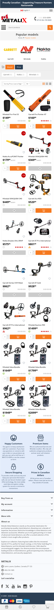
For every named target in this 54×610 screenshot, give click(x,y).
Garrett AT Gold (34, 283)
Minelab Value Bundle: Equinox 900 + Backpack (12, 367)
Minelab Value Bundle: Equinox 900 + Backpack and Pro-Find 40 (39, 367)
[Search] (50, 27)
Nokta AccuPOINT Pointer (13, 156)
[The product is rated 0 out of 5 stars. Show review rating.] (22, 121)
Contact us (8, 574)
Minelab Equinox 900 (36, 325)
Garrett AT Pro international (39, 241)
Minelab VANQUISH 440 (38, 156)
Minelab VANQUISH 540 (12, 199)
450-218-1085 (9, 570)
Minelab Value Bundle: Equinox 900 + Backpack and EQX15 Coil (14, 409)
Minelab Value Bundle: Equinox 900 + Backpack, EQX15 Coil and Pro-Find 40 (39, 409)
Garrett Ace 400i (34, 199)
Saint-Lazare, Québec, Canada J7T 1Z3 (18, 566)
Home (20, 38)
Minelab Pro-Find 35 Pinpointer (11, 114)
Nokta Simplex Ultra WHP (13, 241)
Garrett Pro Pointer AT (37, 114)
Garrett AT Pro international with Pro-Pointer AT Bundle (14, 325)
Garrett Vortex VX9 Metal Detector (13, 283)
